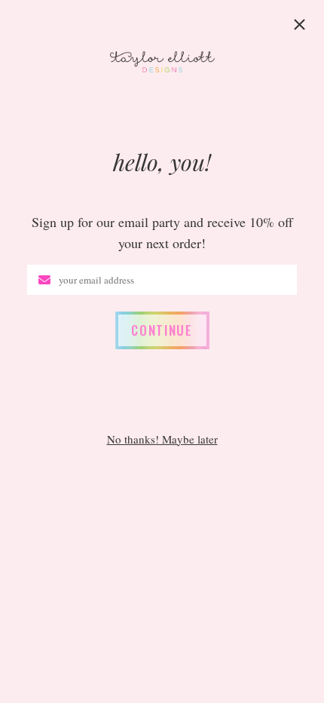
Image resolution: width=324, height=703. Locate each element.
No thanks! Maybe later (162, 439)
